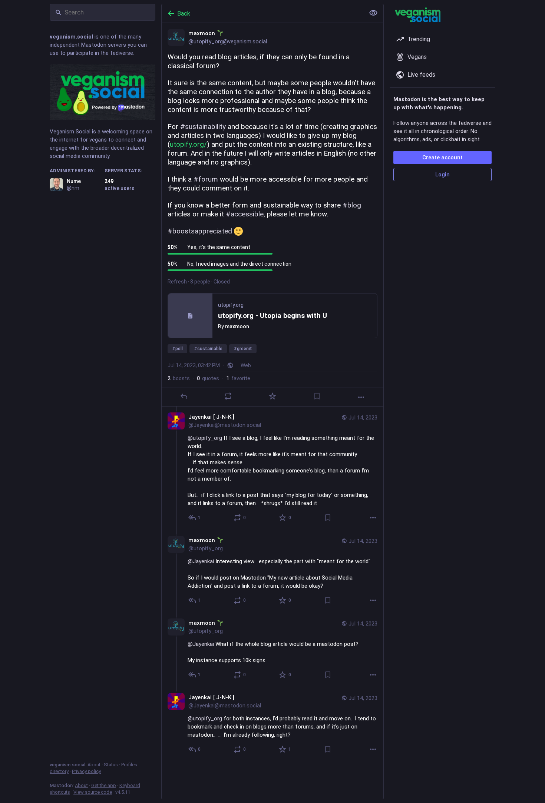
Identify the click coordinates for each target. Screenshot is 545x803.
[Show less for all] (373, 13)
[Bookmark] (317, 396)
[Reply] (183, 396)
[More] (361, 397)
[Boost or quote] (228, 396)
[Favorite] (272, 396)
